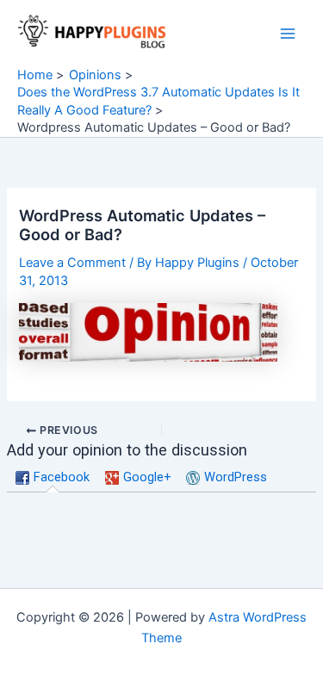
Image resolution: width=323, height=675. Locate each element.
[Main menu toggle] (288, 33)
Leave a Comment (72, 262)
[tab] (52, 477)
